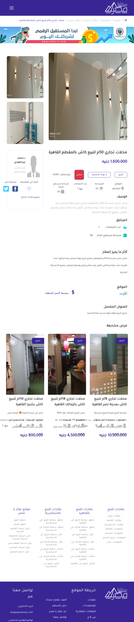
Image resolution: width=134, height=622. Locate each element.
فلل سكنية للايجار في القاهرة (82, 543)
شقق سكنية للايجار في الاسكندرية (51, 529)
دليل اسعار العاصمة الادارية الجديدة (20, 537)
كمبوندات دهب (114, 542)
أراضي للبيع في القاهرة (82, 564)
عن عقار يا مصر (58, 611)
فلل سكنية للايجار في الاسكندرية (51, 543)
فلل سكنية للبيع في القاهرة (83, 536)
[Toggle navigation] (11, 8)
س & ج (91, 617)
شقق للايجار (20, 524)
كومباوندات (89, 606)
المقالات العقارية (86, 611)
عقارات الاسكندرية (114, 525)
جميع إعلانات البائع (30, 197)
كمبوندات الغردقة (114, 533)
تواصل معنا (60, 617)
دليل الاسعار (59, 606)
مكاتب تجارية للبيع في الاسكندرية (51, 550)
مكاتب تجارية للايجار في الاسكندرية (51, 558)
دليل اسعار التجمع (20, 552)
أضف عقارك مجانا (56, 600)
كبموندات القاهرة (114, 529)
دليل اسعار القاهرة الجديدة (20, 530)
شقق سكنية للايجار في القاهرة (82, 529)
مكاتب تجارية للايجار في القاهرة (83, 558)
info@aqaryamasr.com (21, 612)
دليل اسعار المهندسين (20, 543)
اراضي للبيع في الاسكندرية (51, 565)
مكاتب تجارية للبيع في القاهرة (82, 550)
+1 (25, 121)
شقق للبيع (20, 520)
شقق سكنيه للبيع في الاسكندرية (51, 521)
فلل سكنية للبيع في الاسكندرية (51, 536)
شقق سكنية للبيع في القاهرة (82, 521)
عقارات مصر (114, 516)
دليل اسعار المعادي (20, 547)
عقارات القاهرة (114, 520)
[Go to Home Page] (125, 20)
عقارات (92, 600)
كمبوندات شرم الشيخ (114, 538)
